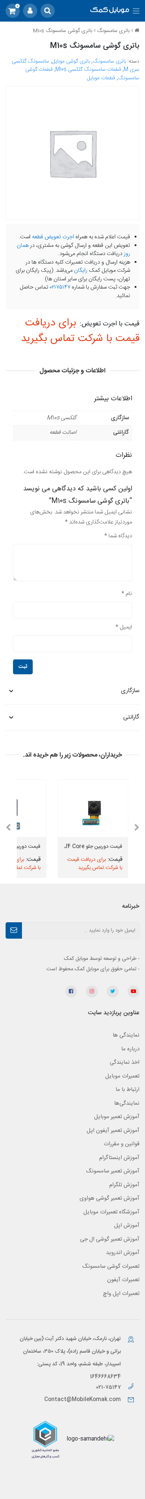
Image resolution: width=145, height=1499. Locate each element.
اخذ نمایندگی (124, 1062)
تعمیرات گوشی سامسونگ (110, 1266)
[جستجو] (48, 11)
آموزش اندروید (122, 1252)
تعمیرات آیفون (123, 1280)
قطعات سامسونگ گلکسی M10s (88, 69)
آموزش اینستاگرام (119, 1157)
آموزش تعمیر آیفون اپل (113, 1130)
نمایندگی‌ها (126, 1103)
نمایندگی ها (126, 1035)
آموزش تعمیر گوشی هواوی (109, 1198)
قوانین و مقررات (121, 1144)
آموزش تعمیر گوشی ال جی (109, 1239)
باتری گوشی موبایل (71, 61)
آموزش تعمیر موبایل (116, 1116)
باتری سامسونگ (113, 31)
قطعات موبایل (101, 78)
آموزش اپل (126, 1225)
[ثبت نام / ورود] (30, 11)
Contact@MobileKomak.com (82, 1399)
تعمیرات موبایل (122, 1076)
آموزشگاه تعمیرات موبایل (111, 1212)
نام (127, 593)
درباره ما (130, 1049)
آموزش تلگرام (124, 1185)
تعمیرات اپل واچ (121, 1293)
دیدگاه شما (118, 536)
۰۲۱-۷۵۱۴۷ (109, 1387)
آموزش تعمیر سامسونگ (112, 1171)
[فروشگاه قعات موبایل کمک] (109, 11)
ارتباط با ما (127, 1089)
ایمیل (124, 627)
